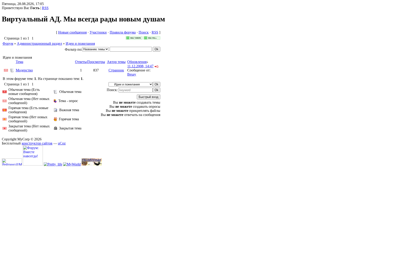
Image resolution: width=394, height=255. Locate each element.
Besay (131, 74)
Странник (116, 70)
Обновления (137, 62)
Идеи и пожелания (80, 43)
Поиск (144, 32)
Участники (98, 32)
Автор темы (116, 62)
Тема (19, 62)
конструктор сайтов (37, 143)
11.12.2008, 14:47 (140, 66)
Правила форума (123, 32)
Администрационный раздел (39, 43)
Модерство (24, 70)
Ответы (81, 62)
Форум (8, 43)
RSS (45, 8)
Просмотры (96, 62)
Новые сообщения (72, 32)
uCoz (62, 143)
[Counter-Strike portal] (92, 164)
